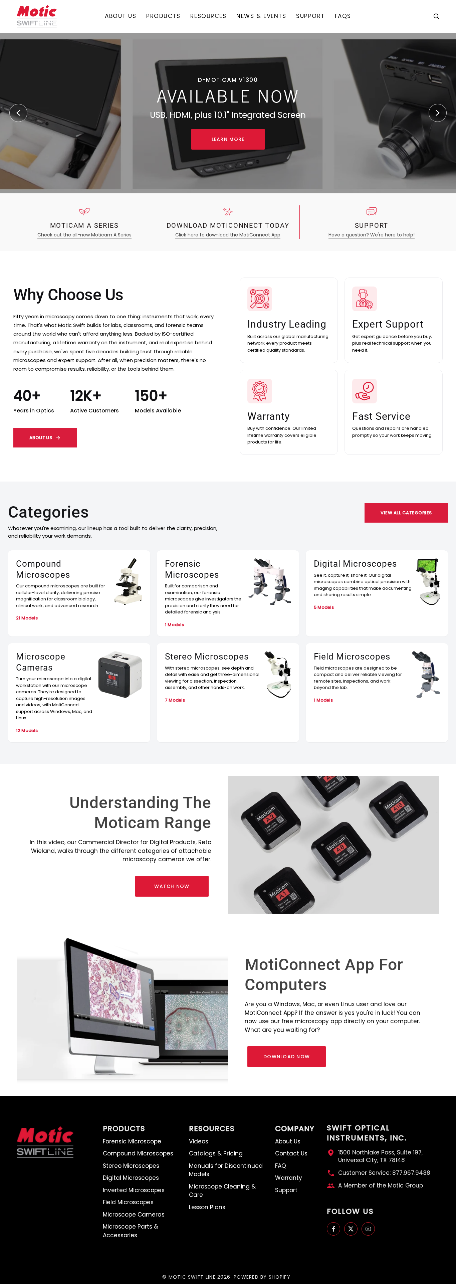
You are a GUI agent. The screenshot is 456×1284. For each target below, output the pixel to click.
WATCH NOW (171, 886)
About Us (40, 437)
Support (286, 1190)
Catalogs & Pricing (216, 1153)
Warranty (288, 1178)
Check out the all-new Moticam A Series (84, 234)
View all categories (406, 513)
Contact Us (291, 1153)
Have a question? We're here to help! (371, 234)
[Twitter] (351, 1229)
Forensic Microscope (132, 1141)
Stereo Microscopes (131, 1166)
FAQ (280, 1166)
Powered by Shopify (262, 1277)
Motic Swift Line (192, 1277)
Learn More (228, 139)
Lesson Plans (207, 1207)
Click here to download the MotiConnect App (227, 234)
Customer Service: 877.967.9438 (384, 1173)
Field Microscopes (128, 1202)
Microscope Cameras (134, 1215)
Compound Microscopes (138, 1153)
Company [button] (294, 1128)
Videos (198, 1141)
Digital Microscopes (131, 1178)
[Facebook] (333, 1229)
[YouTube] (368, 1229)
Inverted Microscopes (134, 1190)
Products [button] (124, 1128)
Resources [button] (212, 1128)
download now (286, 1056)
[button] (163, 16)
